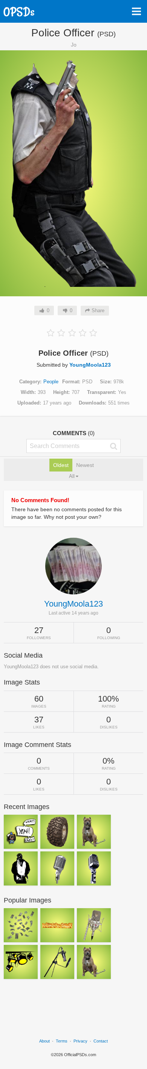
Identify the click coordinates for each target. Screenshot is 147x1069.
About (44, 1041)
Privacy (80, 1041)
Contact (100, 1041)
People (50, 381)
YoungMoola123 (90, 365)
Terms (61, 1041)
